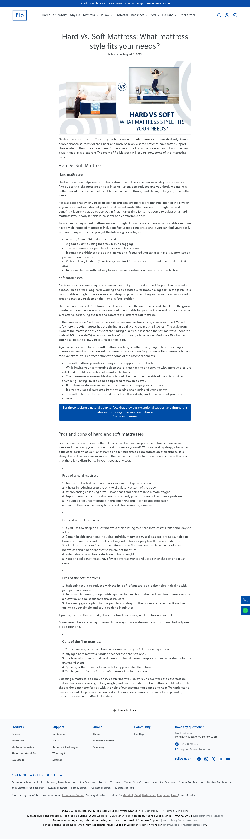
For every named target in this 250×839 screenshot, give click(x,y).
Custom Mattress (101, 788)
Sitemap (57, 760)
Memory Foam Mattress (61, 782)
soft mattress (143, 139)
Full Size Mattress (109, 782)
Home (96, 734)
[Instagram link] (206, 759)
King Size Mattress (164, 782)
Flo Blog (139, 734)
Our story (98, 747)
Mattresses (18, 740)
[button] (219, 15)
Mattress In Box (124, 788)
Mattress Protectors (23, 747)
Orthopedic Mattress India (27, 782)
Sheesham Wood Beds (25, 753)
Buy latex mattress (125, 416)
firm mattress (81, 615)
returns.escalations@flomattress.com (184, 825)
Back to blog (127, 710)
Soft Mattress (87, 782)
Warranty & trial (61, 753)
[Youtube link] (228, 759)
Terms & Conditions (176, 811)
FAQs (55, 740)
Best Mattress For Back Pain (28, 788)
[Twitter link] (213, 759)
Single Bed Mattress (191, 782)
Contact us (58, 734)
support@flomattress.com (208, 816)
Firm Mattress (79, 788)
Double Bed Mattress (219, 782)
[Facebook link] (199, 759)
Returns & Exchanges (65, 747)
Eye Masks (18, 760)
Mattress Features (103, 740)
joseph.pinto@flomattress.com (179, 820)
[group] (125, 3)
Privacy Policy (150, 811)
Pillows (16, 734)
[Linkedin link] (221, 759)
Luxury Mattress (57, 788)
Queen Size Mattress (136, 782)
